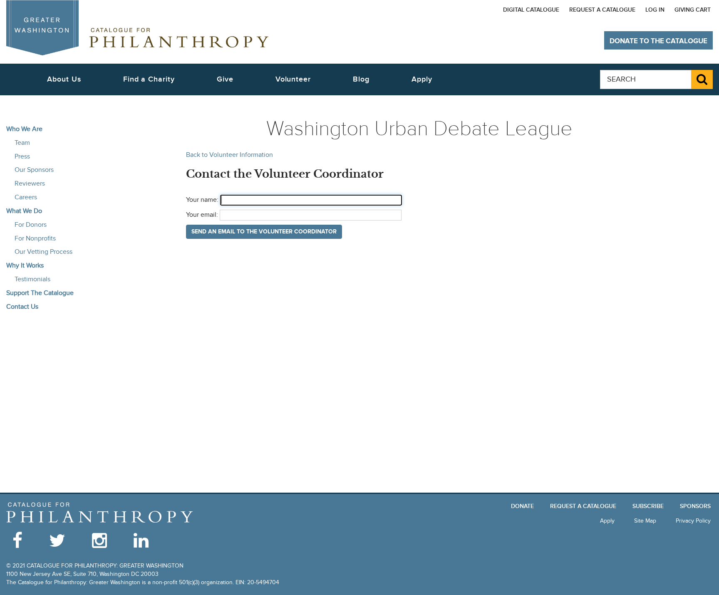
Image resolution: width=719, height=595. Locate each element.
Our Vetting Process (43, 252)
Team (22, 143)
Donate (522, 506)
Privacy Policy (693, 520)
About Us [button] (64, 79)
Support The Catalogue (40, 293)
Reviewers (30, 183)
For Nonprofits (35, 238)
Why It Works (25, 265)
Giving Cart (692, 9)
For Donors (31, 225)
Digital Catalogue (531, 9)
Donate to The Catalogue (658, 41)
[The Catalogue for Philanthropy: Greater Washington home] (99, 512)
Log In (654, 9)
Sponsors (695, 506)
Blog (361, 79)
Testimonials (32, 279)
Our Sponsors (34, 170)
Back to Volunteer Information (229, 155)
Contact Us (22, 306)
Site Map (645, 520)
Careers (26, 197)
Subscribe (648, 506)
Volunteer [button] (293, 79)
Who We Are (24, 129)
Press (22, 156)
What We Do (24, 211)
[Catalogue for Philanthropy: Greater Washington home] (137, 27)
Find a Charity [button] (149, 79)
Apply (422, 79)
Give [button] (225, 79)
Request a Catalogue (602, 9)
